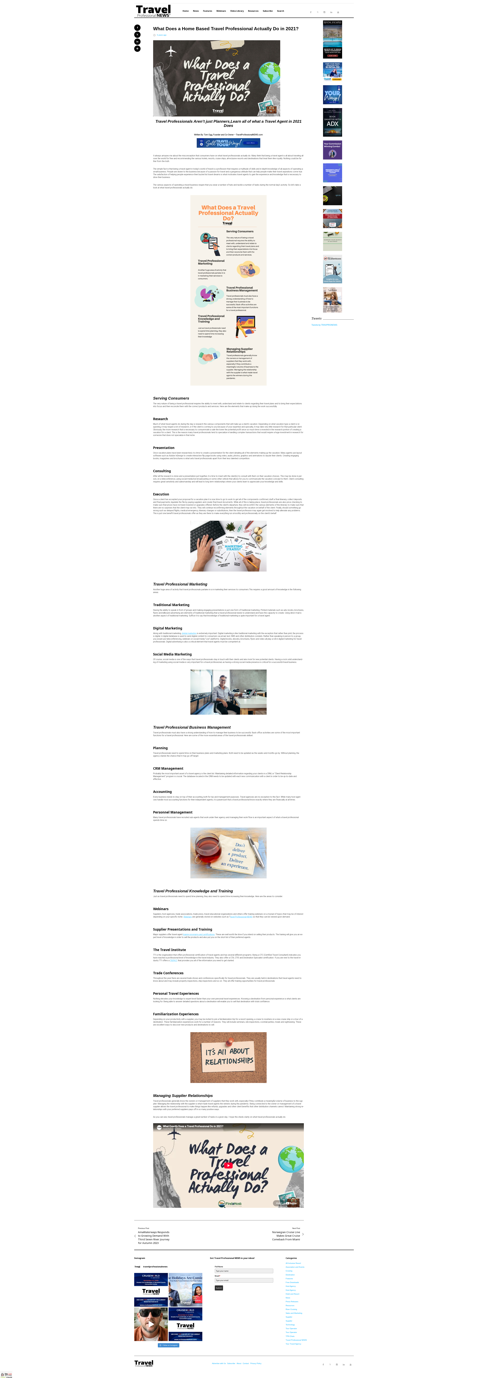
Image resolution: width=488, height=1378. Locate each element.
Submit (219, 1288)
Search (280, 11)
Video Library (237, 11)
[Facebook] (323, 1364)
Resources (253, 11)
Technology (290, 1325)
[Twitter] (330, 1362)
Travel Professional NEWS (296, 1340)
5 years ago (161, 35)
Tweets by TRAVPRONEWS (324, 325)
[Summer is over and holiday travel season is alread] (185, 1290)
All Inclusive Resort (293, 1263)
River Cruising (291, 1309)
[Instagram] (337, 1364)
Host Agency (291, 1286)
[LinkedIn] (344, 1364)
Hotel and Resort (292, 1294)
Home (186, 11)
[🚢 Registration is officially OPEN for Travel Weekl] (151, 1290)
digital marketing (189, 633)
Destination (290, 1275)
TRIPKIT (173, 960)
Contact (246, 1363)
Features (207, 11)
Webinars (221, 11)
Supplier (289, 1317)
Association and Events (295, 1267)
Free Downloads (292, 1282)
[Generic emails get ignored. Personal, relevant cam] (151, 1324)
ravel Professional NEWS (241, 917)
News (196, 11)
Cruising (289, 1271)
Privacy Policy (255, 1363)
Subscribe (268, 11)
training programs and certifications (199, 934)
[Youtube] (350, 1364)
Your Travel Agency (293, 1344)
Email (217, 1276)
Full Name (219, 1266)
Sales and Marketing (294, 1313)
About (239, 1363)
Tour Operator (291, 1328)
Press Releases (292, 1302)
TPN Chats (290, 1336)
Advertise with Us (219, 1363)
